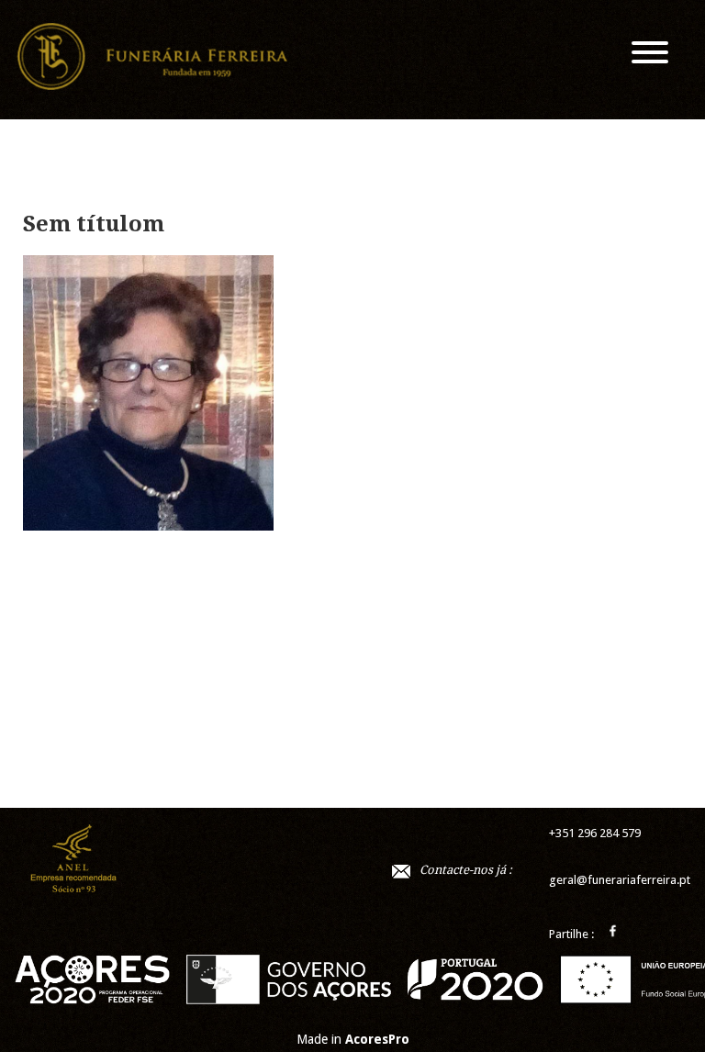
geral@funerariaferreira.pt (619, 880)
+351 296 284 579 (595, 833)
